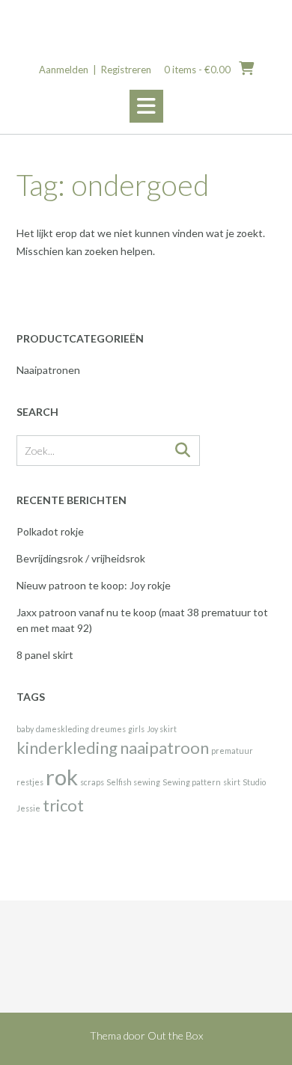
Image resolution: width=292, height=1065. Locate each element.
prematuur (232, 750)
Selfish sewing (133, 782)
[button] (146, 106)
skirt (231, 782)
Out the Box (175, 1035)
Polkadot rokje (50, 531)
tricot (63, 805)
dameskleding (62, 729)
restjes (29, 782)
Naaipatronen (48, 369)
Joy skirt (162, 729)
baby (25, 729)
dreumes (108, 729)
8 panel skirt (44, 654)
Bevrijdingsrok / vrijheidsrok (80, 558)
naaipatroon (164, 747)
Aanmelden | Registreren (95, 70)
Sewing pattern (191, 782)
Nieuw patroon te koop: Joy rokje (93, 585)
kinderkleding (67, 747)
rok (62, 777)
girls (136, 729)
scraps (92, 782)
